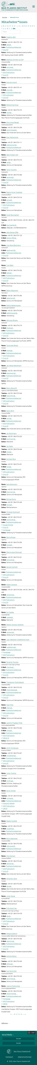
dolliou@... (10, 964)
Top (32, 1033)
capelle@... (10, 617)
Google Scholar (8, 525)
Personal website (8, 803)
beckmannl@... (12, 250)
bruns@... (10, 505)
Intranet (18, 1038)
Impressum (9, 1057)
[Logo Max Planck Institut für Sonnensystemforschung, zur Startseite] (14, 6)
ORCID (5, 809)
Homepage (6, 530)
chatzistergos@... (12, 690)
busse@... (10, 545)
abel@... (9, 45)
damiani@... (11, 864)
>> (25, 1014)
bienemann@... (12, 373)
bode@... (10, 452)
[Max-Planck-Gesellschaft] (10, 1051)
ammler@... (10, 67)
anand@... (10, 90)
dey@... (9, 916)
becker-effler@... (12, 238)
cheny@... (10, 708)
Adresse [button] (4, 1023)
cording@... (10, 781)
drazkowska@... (12, 994)
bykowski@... (11, 560)
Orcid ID (5, 50)
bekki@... (10, 273)
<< (11, 1014)
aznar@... (10, 200)
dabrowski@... (11, 846)
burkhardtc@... (11, 520)
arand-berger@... (12, 130)
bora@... (9, 467)
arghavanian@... (12, 145)
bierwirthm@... (11, 396)
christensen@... (12, 756)
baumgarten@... (12, 225)
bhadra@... (10, 328)
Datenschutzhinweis (24, 1057)
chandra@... (11, 667)
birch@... (10, 418)
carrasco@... (11, 632)
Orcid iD (5, 577)
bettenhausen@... (12, 313)
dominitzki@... (11, 979)
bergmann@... (11, 298)
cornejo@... (10, 798)
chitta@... (10, 731)
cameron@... (11, 595)
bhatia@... (10, 351)
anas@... (10, 113)
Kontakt (18, 1043)
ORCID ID (6, 738)
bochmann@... (11, 439)
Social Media (7, 1035)
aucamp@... (11, 177)
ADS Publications (9, 72)
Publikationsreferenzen (13, 47)
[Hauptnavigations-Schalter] (33, 6)
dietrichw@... (11, 941)
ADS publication (8, 95)
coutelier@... (11, 829)
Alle (14, 28)
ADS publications (8, 333)
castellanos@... (12, 647)
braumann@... (11, 492)
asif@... (9, 162)
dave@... (9, 886)
